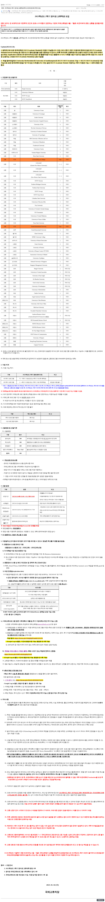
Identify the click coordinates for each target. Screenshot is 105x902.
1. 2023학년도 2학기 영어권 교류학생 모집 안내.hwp (25, 11)
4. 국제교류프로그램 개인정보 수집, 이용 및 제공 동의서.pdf (77, 11)
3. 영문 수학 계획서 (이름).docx (50, 11)
